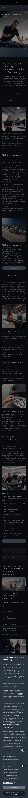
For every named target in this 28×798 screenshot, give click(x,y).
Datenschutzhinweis (7, 724)
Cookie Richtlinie (11, 722)
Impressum (16, 724)
